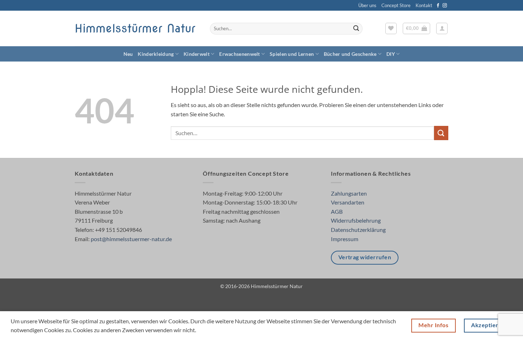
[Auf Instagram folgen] (445, 5)
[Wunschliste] (391, 28)
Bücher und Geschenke (350, 54)
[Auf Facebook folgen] (438, 5)
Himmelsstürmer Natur (135, 28)
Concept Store (396, 5)
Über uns (367, 5)
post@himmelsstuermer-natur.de (131, 238)
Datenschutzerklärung (358, 229)
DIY (390, 54)
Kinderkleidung (156, 54)
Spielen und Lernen (292, 54)
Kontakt (424, 5)
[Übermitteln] (356, 29)
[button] (416, 28)
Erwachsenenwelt (239, 54)
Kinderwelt (197, 54)
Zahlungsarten (349, 193)
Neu (128, 54)
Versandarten (347, 202)
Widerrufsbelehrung (356, 220)
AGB (337, 211)
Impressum (344, 238)
